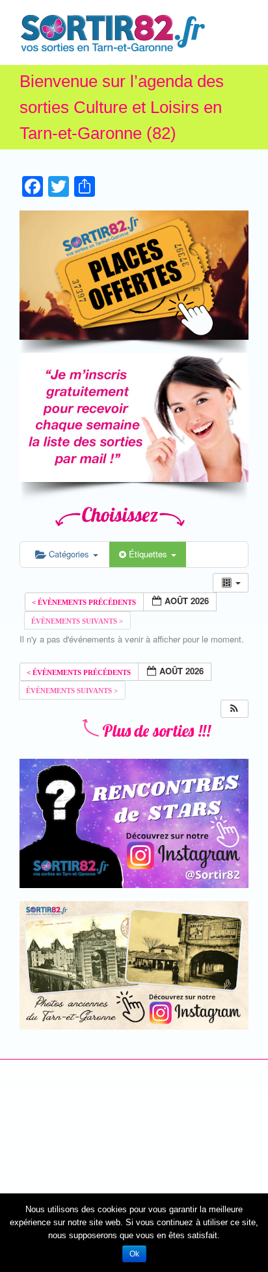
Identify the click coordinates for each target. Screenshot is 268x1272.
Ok (134, 1253)
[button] (234, 709)
